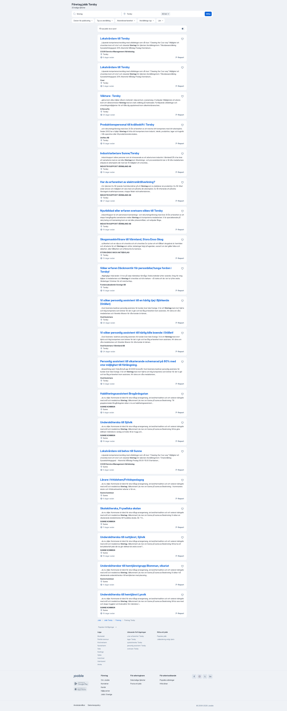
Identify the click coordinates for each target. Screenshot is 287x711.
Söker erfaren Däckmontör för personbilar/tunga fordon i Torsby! (135, 269)
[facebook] (194, 676)
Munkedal (101, 636)
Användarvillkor (79, 705)
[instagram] (199, 676)
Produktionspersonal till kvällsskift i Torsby (127, 124)
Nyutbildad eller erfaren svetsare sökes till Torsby (131, 210)
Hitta (208, 14)
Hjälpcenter (105, 691)
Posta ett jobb (135, 684)
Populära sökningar (167, 680)
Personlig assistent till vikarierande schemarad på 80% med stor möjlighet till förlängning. (138, 363)
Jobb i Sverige (106, 694)
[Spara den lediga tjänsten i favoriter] (182, 39)
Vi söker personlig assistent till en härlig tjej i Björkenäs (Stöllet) (134, 302)
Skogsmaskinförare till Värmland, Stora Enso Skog (131, 239)
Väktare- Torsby (110, 96)
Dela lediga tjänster (137, 680)
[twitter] (205, 676)
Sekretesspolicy (94, 705)
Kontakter (105, 684)
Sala (99, 649)
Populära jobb (161, 636)
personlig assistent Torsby (136, 646)
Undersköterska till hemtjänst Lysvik (123, 594)
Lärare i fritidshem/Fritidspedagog (122, 479)
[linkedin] (210, 676)
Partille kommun (103, 639)
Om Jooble (105, 680)
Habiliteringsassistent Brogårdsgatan (124, 393)
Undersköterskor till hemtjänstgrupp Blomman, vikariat (134, 565)
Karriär (103, 687)
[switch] (183, 29)
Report (181, 57)
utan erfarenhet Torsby (135, 636)
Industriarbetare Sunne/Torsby (119, 153)
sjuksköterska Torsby (134, 642)
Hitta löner (164, 684)
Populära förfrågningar (106, 627)
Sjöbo (99, 655)
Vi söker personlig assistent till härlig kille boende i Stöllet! (136, 332)
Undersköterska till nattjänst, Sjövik (122, 537)
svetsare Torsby (132, 649)
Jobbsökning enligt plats (165, 639)
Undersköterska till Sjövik (116, 422)
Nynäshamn (102, 646)
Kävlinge (101, 652)
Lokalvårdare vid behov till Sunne (121, 451)
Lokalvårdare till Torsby (115, 38)
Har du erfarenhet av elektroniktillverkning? (127, 182)
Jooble (210, 705)
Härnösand (101, 661)
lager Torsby (131, 639)
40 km (164, 14)
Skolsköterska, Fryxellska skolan (120, 508)
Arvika (100, 664)
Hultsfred (101, 658)
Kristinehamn (102, 642)
